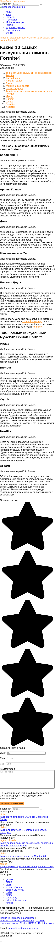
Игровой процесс (15, 27)
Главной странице (32, 321)
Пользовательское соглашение (17, 920)
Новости (10, 17)
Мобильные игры (15, 22)
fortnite (9, 903)
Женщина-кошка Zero (17, 86)
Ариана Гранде (14, 80)
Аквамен (10, 107)
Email (3, 758)
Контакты (49, 923)
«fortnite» (37, 327)
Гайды (9, 25)
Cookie (23, 923)
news (8, 884)
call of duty (11, 897)
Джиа (9, 83)
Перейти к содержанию (12, 1)
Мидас (9, 96)
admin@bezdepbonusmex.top (23, 928)
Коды (9, 12)
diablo (9, 882)
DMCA (32, 923)
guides (9, 879)
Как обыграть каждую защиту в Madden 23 (23, 856)
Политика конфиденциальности (17, 918)
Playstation (11, 19)
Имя (3, 753)
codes (9, 892)
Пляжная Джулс (14, 88)
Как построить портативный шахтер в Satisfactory (27, 866)
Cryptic (9, 101)
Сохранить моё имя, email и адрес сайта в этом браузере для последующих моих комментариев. (24, 796)
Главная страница (10, 37)
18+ (40, 923)
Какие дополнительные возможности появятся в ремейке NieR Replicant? (26, 844)
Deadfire (10, 104)
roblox (9, 895)
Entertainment (13, 30)
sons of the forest (14, 890)
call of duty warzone (16, 900)
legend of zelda (14, 887)
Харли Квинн (13, 78)
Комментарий (7, 769)
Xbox (8, 14)
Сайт (2, 763)
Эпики (9, 33)
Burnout (10, 99)
